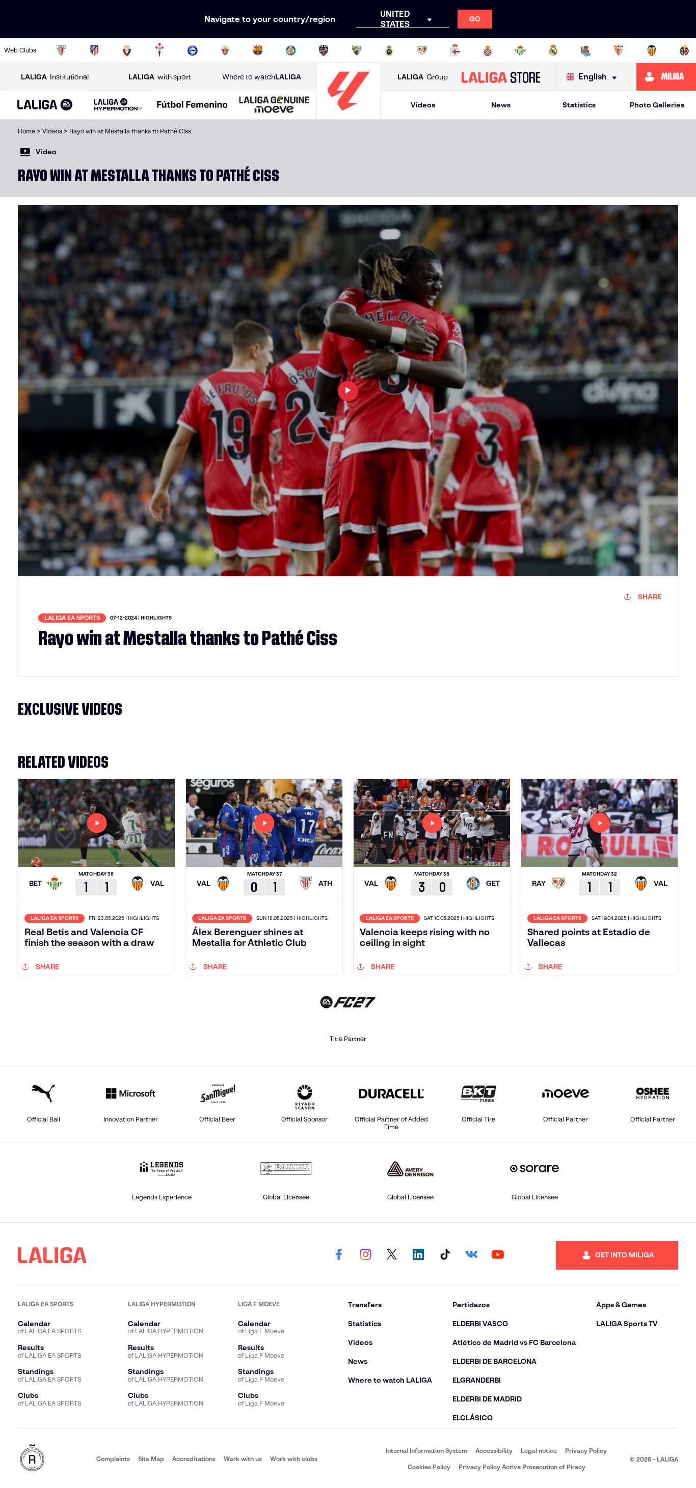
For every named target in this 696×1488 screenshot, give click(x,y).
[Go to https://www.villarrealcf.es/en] (684, 50)
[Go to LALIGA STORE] (501, 77)
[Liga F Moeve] (192, 105)
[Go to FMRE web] (32, 1458)
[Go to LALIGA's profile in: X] (392, 1255)
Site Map (151, 1458)
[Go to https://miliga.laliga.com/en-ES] (666, 77)
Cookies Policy (429, 1467)
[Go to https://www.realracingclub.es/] (389, 50)
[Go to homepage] (348, 114)
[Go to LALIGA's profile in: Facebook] (339, 1255)
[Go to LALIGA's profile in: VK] (471, 1255)
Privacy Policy (586, 1450)
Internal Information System (426, 1450)
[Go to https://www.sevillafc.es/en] (618, 50)
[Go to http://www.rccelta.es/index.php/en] (159, 50)
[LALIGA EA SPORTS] (45, 105)
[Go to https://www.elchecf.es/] (225, 50)
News (501, 105)
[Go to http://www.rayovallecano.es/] (422, 50)
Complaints (113, 1458)
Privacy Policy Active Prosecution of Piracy (522, 1467)
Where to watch (261, 77)
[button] (45, 105)
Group (422, 77)
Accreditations (194, 1458)
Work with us (243, 1458)
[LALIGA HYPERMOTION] (118, 105)
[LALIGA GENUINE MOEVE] (274, 105)
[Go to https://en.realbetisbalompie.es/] (520, 50)
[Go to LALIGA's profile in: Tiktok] (445, 1255)
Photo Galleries (657, 105)
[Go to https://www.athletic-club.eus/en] (61, 50)
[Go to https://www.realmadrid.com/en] (553, 50)
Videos (423, 105)
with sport (159, 77)
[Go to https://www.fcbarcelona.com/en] (257, 50)
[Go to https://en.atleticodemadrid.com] (94, 50)
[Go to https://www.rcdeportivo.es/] (455, 50)
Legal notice (539, 1450)
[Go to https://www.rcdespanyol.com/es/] (487, 50)
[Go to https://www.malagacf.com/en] (356, 50)
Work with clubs (293, 1458)
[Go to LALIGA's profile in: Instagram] (365, 1255)
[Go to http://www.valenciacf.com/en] (651, 50)
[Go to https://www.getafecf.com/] (291, 50)
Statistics (579, 105)
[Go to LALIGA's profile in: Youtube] (498, 1255)
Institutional (55, 77)
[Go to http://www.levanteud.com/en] (323, 50)
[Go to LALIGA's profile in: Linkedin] (418, 1255)
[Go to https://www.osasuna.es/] (127, 50)
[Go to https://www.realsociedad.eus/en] (586, 50)
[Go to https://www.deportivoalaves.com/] (192, 50)
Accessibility (494, 1450)
